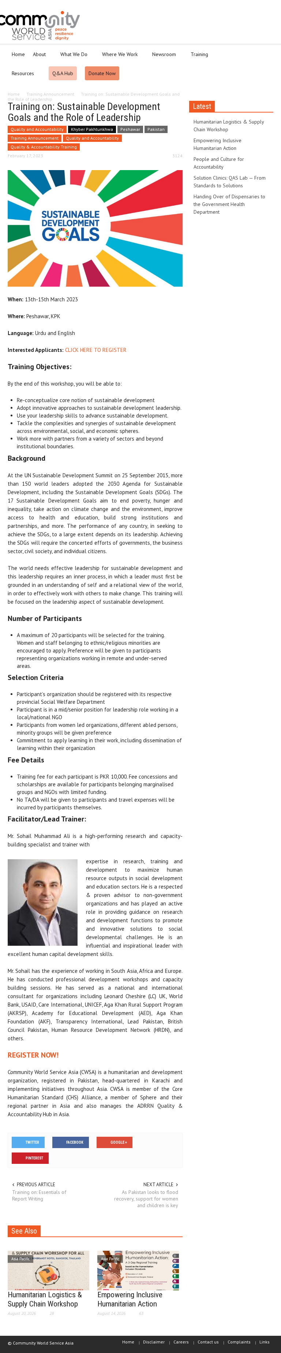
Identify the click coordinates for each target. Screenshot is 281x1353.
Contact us (208, 1342)
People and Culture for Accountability (219, 163)
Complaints (239, 1342)
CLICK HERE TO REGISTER (96, 349)
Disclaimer (154, 1342)
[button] (266, 54)
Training (197, 57)
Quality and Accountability (37, 129)
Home (18, 54)
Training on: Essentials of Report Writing (39, 1195)
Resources (21, 76)
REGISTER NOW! (33, 1055)
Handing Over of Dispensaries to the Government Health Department (229, 204)
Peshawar (130, 129)
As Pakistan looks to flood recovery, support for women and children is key (146, 1199)
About (37, 57)
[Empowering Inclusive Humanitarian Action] (138, 1269)
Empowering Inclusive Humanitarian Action (129, 1299)
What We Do (71, 57)
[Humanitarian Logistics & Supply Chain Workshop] (48, 1269)
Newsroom (162, 57)
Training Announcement (35, 138)
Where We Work (118, 57)
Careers (181, 1342)
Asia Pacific (20, 1258)
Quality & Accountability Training (44, 147)
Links (264, 1342)
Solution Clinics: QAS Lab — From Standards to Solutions (230, 181)
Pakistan (156, 129)
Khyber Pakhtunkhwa (92, 129)
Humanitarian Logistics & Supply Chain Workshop (45, 1299)
